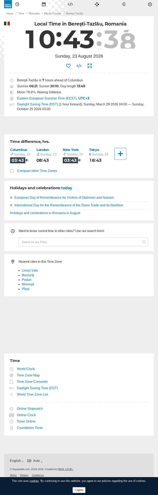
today (66, 188)
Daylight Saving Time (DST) (37, 104)
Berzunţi (28, 275)
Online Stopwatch (30, 408)
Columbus (18, 150)
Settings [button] (150, 4)
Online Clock (26, 415)
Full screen (89, 66)
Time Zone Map (28, 375)
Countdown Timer (30, 428)
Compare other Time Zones (37, 171)
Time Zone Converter (32, 381)
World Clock (26, 369)
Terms (13, 475)
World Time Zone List (32, 394)
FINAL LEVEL (65, 469)
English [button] (15, 460)
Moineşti (28, 284)
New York (71, 150)
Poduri (26, 279)
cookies (34, 480)
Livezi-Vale (30, 270)
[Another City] (120, 154)
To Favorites (68, 65)
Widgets (70, 4)
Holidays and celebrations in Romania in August (45, 213)
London (42, 150)
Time (17, 4)
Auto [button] (36, 461)
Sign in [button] (123, 4)
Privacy (24, 475)
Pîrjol (25, 289)
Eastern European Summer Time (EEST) (47, 98)
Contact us (38, 475)
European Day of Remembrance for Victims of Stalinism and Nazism (64, 197)
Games (97, 4)
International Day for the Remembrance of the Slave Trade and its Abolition (68, 205)
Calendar (44, 4)
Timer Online (26, 421)
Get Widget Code (79, 65)
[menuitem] (17, 4)
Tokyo (94, 150)
